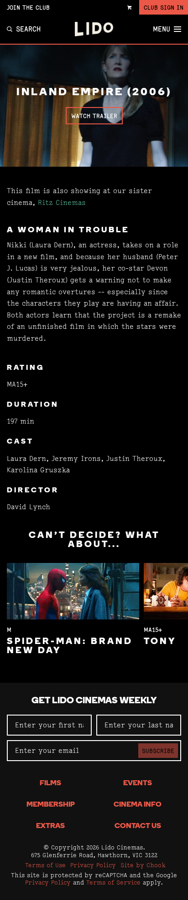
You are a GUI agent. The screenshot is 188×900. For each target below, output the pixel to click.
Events (137, 783)
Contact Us (138, 826)
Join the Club (28, 7)
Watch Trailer (94, 115)
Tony (160, 641)
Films (50, 783)
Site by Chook (143, 865)
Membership (50, 804)
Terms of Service (113, 882)
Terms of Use (45, 865)
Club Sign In (163, 7)
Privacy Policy (93, 865)
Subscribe (158, 750)
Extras (50, 826)
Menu (161, 29)
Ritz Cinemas (62, 202)
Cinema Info (138, 804)
